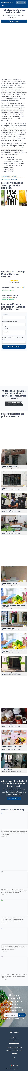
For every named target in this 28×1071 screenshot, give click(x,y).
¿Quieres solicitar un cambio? (8, 176)
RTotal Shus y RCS (7, 725)
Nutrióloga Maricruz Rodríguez (10, 583)
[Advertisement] (14, 38)
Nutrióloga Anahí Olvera (8, 628)
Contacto (14, 1057)
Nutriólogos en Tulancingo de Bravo (14, 404)
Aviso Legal (14, 1049)
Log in (14, 1037)
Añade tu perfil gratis (14, 798)
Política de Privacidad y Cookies (14, 1050)
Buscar (22, 1015)
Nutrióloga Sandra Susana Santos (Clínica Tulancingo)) (13, 606)
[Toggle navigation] (2, 5)
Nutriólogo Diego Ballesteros (10, 510)
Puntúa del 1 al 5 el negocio (9, 321)
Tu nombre (5, 314)
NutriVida (4, 488)
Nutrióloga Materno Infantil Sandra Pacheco (11, 747)
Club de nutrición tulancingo (10, 532)
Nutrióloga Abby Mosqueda (9, 466)
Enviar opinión (15, 347)
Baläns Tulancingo (7, 769)
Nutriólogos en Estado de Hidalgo (14, 402)
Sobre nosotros (14, 1036)
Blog (14, 1040)
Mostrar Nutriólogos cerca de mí (14, 1018)
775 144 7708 (15, 21)
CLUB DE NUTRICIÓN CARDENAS (10, 673)
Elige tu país (15, 1065)
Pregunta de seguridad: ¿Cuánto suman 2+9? (12, 338)
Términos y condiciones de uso (14, 1047)
